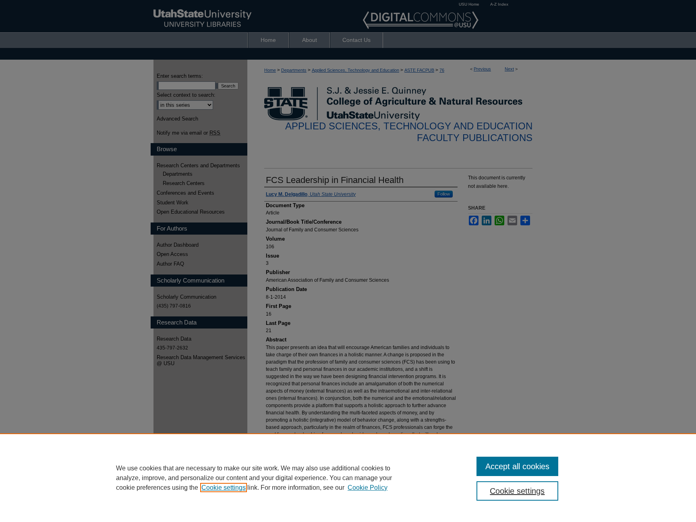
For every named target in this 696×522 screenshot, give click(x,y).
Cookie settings (223, 487)
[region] (348, 477)
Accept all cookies (517, 466)
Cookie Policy (367, 487)
